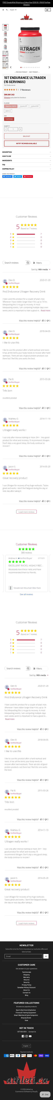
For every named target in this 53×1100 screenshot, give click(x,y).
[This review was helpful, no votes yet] (43, 320)
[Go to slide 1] (21, 67)
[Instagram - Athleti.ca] (26, 1036)
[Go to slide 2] (22, 67)
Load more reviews (26, 512)
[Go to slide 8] (33, 67)
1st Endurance (9, 85)
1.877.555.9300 (22, 1032)
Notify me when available (26, 143)
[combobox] (40, 269)
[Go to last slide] (10, 67)
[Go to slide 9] (35, 67)
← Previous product (20, 72)
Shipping (7, 97)
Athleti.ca (29, 1089)
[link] (26, 588)
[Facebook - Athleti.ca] (23, 1036)
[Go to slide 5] (28, 67)
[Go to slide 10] (37, 67)
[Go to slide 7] (31, 67)
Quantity (7, 126)
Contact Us (32, 1032)
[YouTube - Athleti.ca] (30, 1036)
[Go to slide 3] (24, 67)
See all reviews (26, 594)
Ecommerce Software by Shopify (26, 1091)
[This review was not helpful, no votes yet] (47, 320)
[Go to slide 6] (29, 67)
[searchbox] (14, 263)
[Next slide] (49, 67)
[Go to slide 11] (38, 67)
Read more (45, 310)
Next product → (34, 72)
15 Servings (9, 119)
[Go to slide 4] (26, 67)
